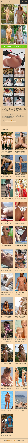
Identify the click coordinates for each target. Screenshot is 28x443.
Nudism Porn (6, 2)
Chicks (13, 120)
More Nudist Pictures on (14, 46)
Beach (7, 120)
